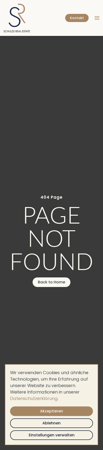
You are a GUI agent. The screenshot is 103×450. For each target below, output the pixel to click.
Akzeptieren (51, 411)
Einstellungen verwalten (51, 435)
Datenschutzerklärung (34, 398)
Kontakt (77, 18)
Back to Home (51, 282)
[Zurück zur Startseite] (17, 18)
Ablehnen (51, 423)
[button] (97, 18)
